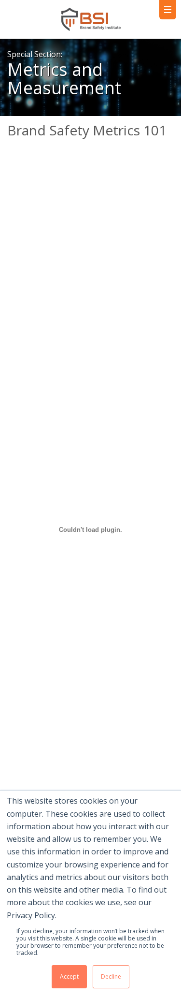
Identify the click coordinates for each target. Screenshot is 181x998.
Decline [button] (111, 976)
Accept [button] (69, 976)
